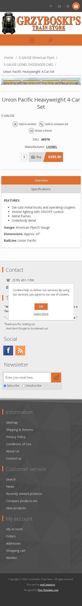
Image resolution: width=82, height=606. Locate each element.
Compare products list (21, 501)
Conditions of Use (18, 444)
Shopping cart (16, 550)
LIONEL (51, 147)
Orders (11, 536)
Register (51, 6)
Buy (39, 157)
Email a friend (43, 130)
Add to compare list (56, 124)
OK (41, 306)
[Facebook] (8, 350)
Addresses (13, 543)
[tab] (41, 180)
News (10, 486)
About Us (12, 451)
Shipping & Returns (19, 430)
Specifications (41, 189)
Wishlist (11, 558)
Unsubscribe (33, 386)
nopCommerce (47, 584)
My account (14, 529)
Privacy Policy (15, 437)
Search (11, 479)
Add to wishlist (27, 124)
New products (16, 508)
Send (56, 377)
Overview (41, 180)
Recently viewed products (24, 494)
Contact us (13, 458)
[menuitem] (43, 422)
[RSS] (20, 350)
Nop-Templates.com (48, 590)
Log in (59, 6)
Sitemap (12, 422)
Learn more (41, 314)
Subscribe (13, 386)
